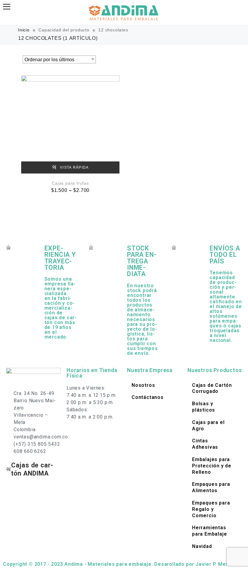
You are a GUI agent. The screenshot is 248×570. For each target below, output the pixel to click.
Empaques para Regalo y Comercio (211, 509)
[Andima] (124, 12)
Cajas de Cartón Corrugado (212, 388)
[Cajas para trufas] (70, 124)
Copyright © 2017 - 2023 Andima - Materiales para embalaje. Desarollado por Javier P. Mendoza (122, 564)
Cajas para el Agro (208, 425)
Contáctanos (148, 397)
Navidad (202, 546)
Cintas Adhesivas (205, 444)
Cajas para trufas (70, 183)
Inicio (24, 29)
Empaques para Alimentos (211, 487)
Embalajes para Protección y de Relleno (211, 466)
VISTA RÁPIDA (74, 167)
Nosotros (143, 385)
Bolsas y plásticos (203, 407)
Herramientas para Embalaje (209, 531)
